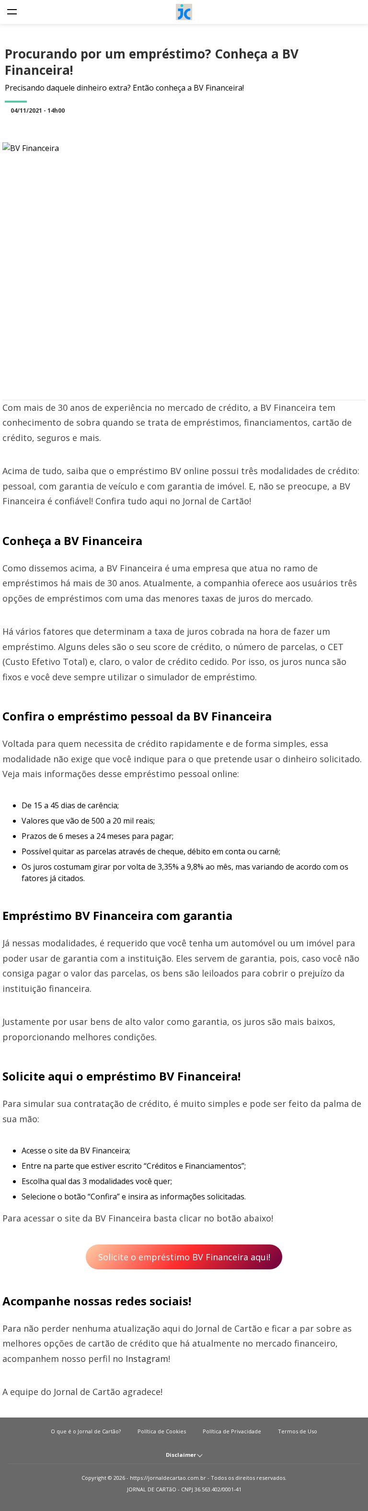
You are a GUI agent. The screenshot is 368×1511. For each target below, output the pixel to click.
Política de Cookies (162, 1431)
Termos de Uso (297, 1431)
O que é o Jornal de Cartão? (86, 1431)
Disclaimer (181, 1454)
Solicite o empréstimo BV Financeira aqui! (184, 1257)
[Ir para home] (184, 12)
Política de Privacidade (232, 1431)
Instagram (147, 1358)
